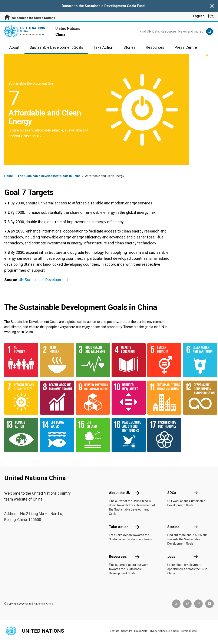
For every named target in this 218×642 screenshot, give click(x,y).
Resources (118, 557)
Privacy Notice (157, 630)
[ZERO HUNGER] (55, 360)
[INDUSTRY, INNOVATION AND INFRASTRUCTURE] (91, 398)
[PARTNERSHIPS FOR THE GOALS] (162, 435)
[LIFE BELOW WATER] (55, 435)
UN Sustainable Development (43, 279)
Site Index (173, 630)
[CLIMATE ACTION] (19, 435)
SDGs (171, 493)
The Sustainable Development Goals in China (48, 176)
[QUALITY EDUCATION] (127, 360)
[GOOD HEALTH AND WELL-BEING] (91, 360)
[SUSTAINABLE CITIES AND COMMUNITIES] (162, 398)
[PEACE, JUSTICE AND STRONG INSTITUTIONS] (127, 435)
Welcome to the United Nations (33, 18)
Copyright (126, 630)
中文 (210, 16)
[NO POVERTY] (19, 360)
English (198, 16)
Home (8, 176)
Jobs (171, 557)
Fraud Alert (140, 630)
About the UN (119, 493)
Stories (173, 527)
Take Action (118, 527)
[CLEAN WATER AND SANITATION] (198, 360)
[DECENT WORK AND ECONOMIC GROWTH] (55, 398)
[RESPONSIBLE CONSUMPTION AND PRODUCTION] (198, 398)
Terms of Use (189, 630)
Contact (114, 630)
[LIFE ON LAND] (91, 435)
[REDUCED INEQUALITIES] (127, 398)
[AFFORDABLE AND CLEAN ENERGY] (19, 398)
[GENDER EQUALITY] (162, 360)
